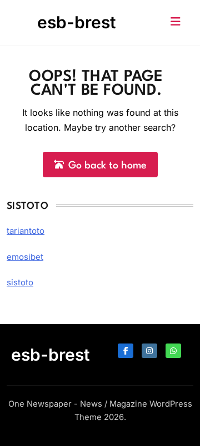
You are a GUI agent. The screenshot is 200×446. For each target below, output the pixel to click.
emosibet (25, 257)
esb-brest (76, 22)
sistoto (20, 282)
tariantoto (25, 230)
